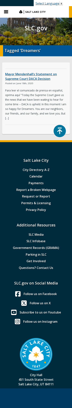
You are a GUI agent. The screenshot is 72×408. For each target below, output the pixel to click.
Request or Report (36, 196)
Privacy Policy (36, 210)
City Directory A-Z (36, 170)
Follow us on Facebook (40, 294)
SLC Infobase (36, 241)
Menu (7, 12)
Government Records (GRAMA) (36, 248)
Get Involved (36, 261)
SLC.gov (42, 12)
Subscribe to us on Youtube (40, 312)
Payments (36, 183)
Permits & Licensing (36, 203)
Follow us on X (40, 303)
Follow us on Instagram (40, 321)
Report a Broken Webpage (36, 190)
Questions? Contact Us (36, 268)
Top (60, 131)
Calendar (36, 176)
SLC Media (36, 234)
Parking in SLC (36, 254)
